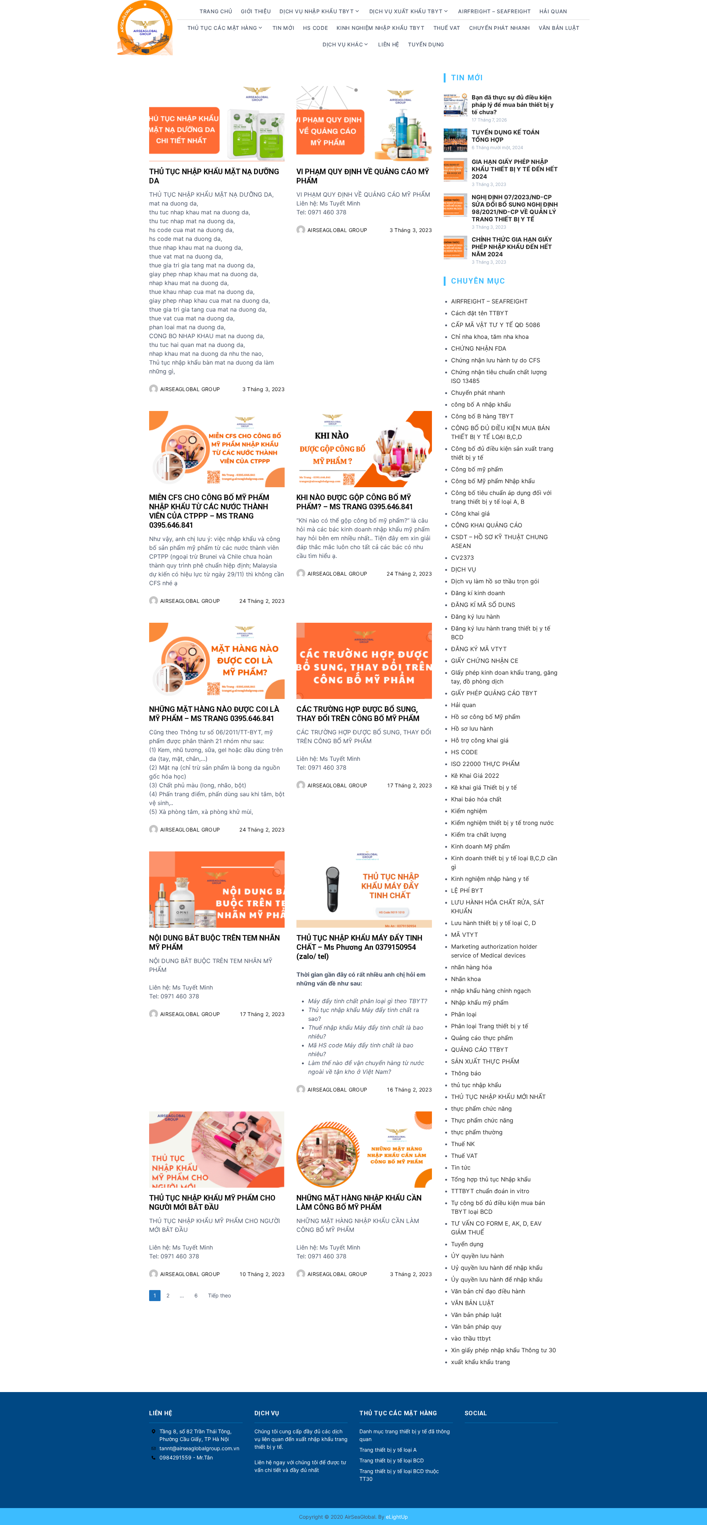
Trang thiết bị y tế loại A (387, 1450)
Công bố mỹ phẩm (477, 469)
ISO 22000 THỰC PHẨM (485, 763)
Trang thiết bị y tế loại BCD (391, 1460)
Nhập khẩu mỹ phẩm (480, 1002)
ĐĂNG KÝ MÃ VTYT (479, 649)
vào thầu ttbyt (471, 1338)
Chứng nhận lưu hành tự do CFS (495, 360)
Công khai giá (470, 513)
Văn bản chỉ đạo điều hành (488, 1291)
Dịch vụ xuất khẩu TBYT (406, 11)
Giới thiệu (256, 11)
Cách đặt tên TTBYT (479, 313)
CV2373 (462, 557)
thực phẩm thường (477, 1132)
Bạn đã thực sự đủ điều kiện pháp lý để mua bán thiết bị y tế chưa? (512, 105)
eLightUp (396, 1517)
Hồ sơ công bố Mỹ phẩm (485, 716)
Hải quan (463, 705)
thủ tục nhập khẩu (476, 1085)
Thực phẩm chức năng (482, 1120)
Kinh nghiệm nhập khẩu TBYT (380, 28)
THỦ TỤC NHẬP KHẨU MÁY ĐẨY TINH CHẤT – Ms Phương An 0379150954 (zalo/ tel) (359, 947)
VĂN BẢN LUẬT (472, 1303)
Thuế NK (463, 1144)
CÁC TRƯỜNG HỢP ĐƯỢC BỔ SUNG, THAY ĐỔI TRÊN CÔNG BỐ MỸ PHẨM (357, 714)
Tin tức (461, 1167)
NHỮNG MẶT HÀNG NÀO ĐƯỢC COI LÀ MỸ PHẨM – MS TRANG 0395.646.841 (214, 714)
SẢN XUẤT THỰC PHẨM (485, 1061)
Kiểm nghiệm (469, 811)
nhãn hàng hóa (471, 967)
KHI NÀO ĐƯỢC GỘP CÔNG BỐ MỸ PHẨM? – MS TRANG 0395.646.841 (354, 502)
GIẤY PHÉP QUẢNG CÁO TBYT (494, 693)
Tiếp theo (219, 1295)
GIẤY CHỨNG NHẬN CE (484, 660)
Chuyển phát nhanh (499, 28)
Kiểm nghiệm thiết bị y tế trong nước (502, 822)
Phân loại (463, 1014)
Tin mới (283, 28)
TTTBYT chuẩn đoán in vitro (490, 1191)
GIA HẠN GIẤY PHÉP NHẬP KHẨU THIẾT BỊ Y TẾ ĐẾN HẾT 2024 (515, 169)
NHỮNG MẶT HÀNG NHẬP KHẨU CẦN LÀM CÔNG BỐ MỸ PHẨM (359, 1203)
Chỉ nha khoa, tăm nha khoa (490, 336)
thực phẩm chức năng (481, 1108)
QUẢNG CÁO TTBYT (479, 1049)
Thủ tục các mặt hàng (222, 28)
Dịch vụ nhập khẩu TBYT (316, 11)
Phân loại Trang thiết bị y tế (489, 1026)
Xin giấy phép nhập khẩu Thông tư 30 (503, 1350)
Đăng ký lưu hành (475, 616)
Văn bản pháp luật (476, 1314)
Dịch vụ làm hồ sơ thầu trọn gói (495, 581)
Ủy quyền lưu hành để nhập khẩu (496, 1279)
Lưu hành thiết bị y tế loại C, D (493, 923)
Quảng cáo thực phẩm (482, 1037)
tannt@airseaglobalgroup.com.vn (199, 1448)
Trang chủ (216, 11)
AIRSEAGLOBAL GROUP (190, 389)
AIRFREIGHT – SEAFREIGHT (494, 11)
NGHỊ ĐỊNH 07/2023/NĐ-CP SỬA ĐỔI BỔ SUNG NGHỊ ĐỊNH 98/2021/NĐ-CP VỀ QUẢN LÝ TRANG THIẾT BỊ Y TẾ (515, 208)
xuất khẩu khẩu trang (480, 1362)
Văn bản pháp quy (476, 1326)
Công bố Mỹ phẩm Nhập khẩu (493, 481)
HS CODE (315, 28)
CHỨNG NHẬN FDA (478, 348)
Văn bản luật (559, 28)
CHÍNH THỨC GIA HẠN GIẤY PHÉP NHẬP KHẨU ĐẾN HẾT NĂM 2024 (512, 247)
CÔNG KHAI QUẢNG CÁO (486, 525)
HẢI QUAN (553, 11)
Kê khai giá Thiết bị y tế (484, 787)
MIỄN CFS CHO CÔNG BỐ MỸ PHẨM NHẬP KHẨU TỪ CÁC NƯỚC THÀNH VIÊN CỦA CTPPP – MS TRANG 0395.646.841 (209, 511)
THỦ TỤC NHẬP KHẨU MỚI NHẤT (498, 1096)
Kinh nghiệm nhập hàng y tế (490, 878)
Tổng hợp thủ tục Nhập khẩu (491, 1179)
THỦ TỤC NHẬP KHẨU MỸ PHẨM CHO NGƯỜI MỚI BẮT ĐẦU (212, 1203)
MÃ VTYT (464, 934)
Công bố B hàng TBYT (482, 416)
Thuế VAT (447, 28)
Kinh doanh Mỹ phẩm (480, 846)
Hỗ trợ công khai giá (480, 740)
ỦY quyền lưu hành (477, 1255)
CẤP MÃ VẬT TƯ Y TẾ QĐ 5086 (495, 324)
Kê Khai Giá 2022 (475, 775)
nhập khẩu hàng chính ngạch (491, 990)
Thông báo (466, 1073)
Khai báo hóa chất (476, 799)
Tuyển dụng (426, 44)
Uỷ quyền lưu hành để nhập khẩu (496, 1267)
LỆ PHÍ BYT (467, 890)
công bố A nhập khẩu (481, 404)
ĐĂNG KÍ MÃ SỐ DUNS (483, 604)
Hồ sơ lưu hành (472, 728)
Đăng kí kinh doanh (478, 593)
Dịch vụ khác (343, 44)
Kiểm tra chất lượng (478, 834)
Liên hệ (388, 44)
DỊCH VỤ (463, 569)
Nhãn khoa (466, 979)
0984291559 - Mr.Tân (186, 1457)
